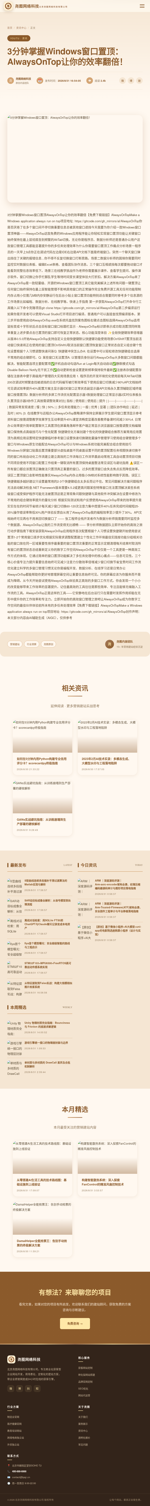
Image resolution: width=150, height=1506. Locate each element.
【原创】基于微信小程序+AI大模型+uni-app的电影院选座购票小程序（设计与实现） (118, 930)
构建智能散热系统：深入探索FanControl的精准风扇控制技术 (103, 1182)
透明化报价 (84, 1437)
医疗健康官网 (14, 1423)
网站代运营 (84, 1395)
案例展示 (83, 1423)
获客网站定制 (85, 1367)
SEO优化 (83, 1388)
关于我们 (83, 1416)
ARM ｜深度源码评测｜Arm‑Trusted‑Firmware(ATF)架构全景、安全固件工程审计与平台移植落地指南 (118, 907)
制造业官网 (13, 1416)
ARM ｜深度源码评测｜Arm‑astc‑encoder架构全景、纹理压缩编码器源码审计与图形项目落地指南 (117, 884)
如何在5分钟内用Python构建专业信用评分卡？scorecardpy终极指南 (42, 761)
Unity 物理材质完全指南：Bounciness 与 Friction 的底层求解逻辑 (47, 1024)
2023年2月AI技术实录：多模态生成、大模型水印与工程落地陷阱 (106, 761)
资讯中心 (21, 27)
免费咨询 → (75, 1323)
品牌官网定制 (85, 1381)
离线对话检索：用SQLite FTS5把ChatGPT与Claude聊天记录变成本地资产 (47, 924)
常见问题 (83, 1444)
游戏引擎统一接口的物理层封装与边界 (46, 1042)
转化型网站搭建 (86, 1374)
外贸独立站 (13, 1444)
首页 (9, 27)
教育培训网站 (14, 1430)
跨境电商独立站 (15, 1437)
